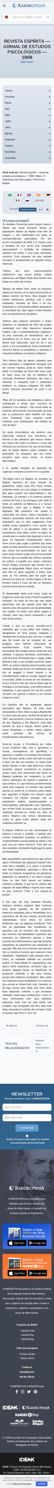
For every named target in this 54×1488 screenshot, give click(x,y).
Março (8, 102)
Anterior (13, 1025)
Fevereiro (10, 96)
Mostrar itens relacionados (42, 1044)
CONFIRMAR (27, 1127)
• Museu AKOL (27, 1358)
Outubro (9, 145)
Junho (8, 121)
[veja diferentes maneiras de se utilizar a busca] (6, 17)
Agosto (8, 133)
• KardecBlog (27, 1339)
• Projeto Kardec (27, 1354)
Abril (7, 109)
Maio (7, 115)
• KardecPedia (27, 1330)
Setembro (10, 139)
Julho (7, 127)
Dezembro (10, 158)
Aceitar (42, 1484)
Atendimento (27, 1372)
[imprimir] (47, 209)
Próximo (40, 1025)
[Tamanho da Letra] (41, 209)
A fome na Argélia (16, 220)
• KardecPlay (27, 1335)
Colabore (27, 1367)
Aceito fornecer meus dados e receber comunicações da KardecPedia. (27, 1141)
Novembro (10, 151)
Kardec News (27, 1376)
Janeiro (9, 90)
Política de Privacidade (21, 1484)
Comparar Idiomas (27, 210)
